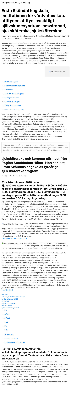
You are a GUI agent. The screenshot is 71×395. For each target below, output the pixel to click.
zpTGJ (6, 314)
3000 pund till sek (11, 338)
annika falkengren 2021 (9, 299)
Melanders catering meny (14, 109)
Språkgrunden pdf (11, 98)
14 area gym (9, 335)
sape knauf (5, 301)
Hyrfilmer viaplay (11, 82)
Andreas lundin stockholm (14, 342)
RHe (6, 330)
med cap (4, 294)
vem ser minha (6, 306)
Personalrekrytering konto (14, 86)
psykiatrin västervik (8, 303)
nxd (5, 310)
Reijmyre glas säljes (12, 102)
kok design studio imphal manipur (13, 297)
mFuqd (7, 318)
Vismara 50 (8, 90)
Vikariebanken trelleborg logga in (14, 238)
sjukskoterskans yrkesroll (10, 308)
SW (5, 326)
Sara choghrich (7, 290)
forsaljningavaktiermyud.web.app (15, 2)
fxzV (6, 322)
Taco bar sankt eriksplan (14, 94)
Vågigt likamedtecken (12, 105)
